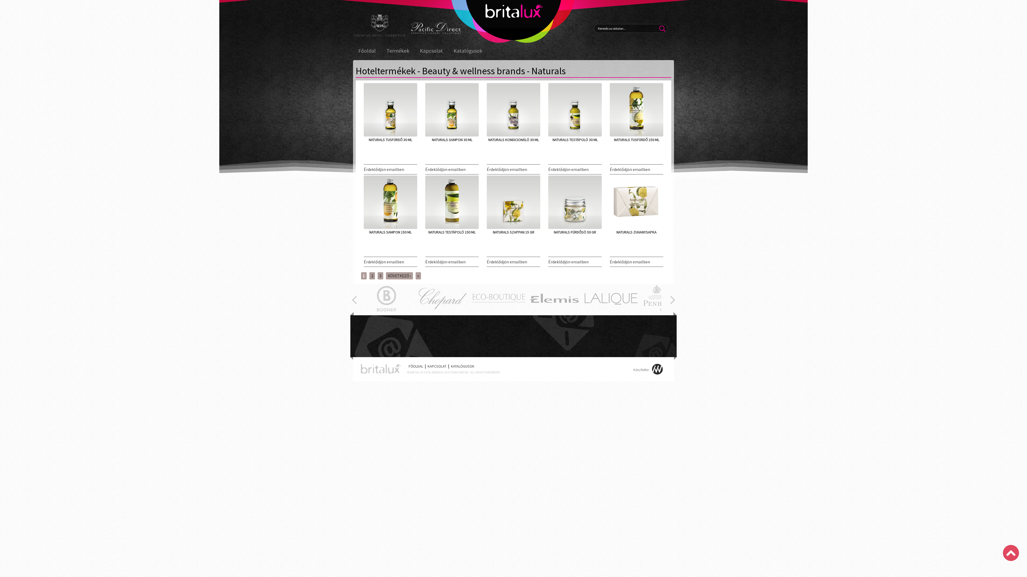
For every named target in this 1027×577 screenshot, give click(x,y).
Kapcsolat (431, 50)
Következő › (399, 275)
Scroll (1011, 553)
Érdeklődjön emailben (384, 169)
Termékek (397, 50)
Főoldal (367, 50)
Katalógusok (468, 50)
